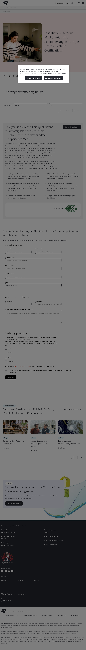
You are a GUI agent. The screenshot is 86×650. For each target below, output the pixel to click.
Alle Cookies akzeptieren (53, 78)
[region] (43, 74)
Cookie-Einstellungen (33, 78)
